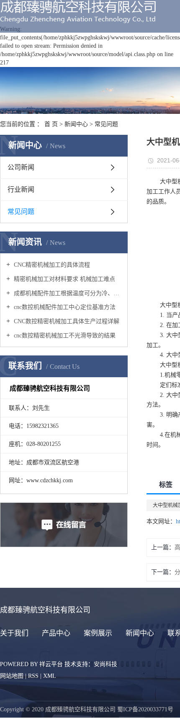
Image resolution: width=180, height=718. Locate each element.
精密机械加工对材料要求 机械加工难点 (63, 279)
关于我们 (14, 633)
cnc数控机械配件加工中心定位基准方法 (64, 307)
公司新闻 (21, 167)
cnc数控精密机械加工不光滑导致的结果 (64, 335)
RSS (33, 676)
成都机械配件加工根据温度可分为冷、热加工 (66, 293)
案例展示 (98, 633)
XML (49, 676)
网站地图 (11, 676)
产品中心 (56, 633)
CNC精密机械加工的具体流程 (51, 265)
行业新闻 (21, 189)
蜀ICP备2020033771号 (145, 709)
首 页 (51, 124)
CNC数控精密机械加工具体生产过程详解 (65, 321)
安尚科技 (105, 664)
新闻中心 (76, 124)
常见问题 (106, 124)
